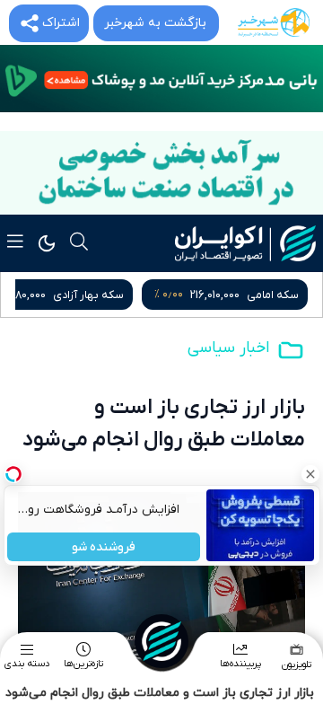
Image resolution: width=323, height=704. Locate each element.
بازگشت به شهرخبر (155, 22)
